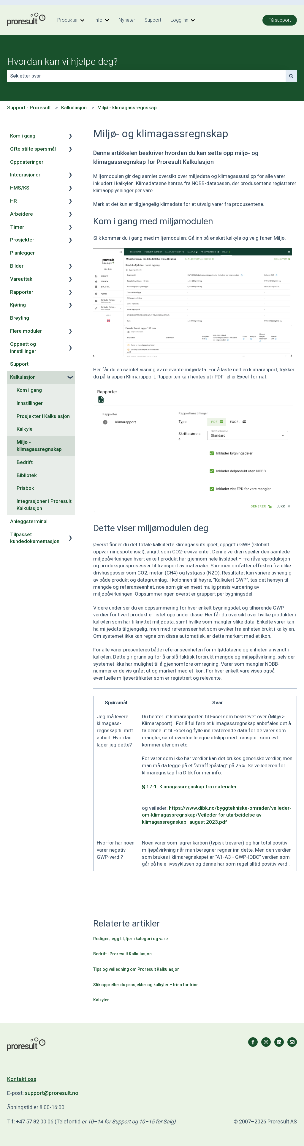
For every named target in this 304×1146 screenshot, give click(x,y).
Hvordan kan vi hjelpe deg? (62, 61)
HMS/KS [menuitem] (19, 188)
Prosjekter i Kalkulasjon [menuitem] (43, 416)
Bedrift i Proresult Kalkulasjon (122, 953)
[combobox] (146, 76)
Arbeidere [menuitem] (21, 214)
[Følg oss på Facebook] (253, 1042)
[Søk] (291, 76)
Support (153, 20)
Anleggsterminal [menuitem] (29, 521)
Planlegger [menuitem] (22, 253)
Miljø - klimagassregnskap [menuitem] (39, 445)
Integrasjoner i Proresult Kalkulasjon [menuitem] (44, 504)
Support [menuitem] (19, 364)
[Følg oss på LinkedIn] (279, 1042)
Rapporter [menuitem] (21, 292)
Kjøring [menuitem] (18, 305)
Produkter (67, 20)
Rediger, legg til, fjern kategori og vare (130, 938)
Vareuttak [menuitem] (21, 279)
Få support (279, 20)
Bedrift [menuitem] (25, 462)
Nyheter (127, 20)
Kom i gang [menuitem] (22, 136)
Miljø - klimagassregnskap (127, 108)
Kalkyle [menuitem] (25, 429)
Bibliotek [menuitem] (27, 475)
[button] (70, 136)
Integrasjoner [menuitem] (25, 175)
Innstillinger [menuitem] (30, 403)
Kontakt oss (21, 1079)
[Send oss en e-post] (292, 1042)
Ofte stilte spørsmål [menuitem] (33, 149)
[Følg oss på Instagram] (266, 1042)
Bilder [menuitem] (16, 266)
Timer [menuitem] (17, 227)
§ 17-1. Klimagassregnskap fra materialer (189, 787)
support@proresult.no (51, 1093)
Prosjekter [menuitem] (22, 240)
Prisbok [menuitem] (25, 488)
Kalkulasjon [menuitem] (23, 377)
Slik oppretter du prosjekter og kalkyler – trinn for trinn (146, 984)
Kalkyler (101, 999)
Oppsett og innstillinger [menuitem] (23, 347)
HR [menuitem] (13, 201)
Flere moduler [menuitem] (26, 331)
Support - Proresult (29, 108)
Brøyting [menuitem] (19, 318)
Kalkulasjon (74, 108)
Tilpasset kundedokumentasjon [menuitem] (34, 537)
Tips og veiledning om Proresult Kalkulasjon (136, 969)
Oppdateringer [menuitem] (26, 162)
